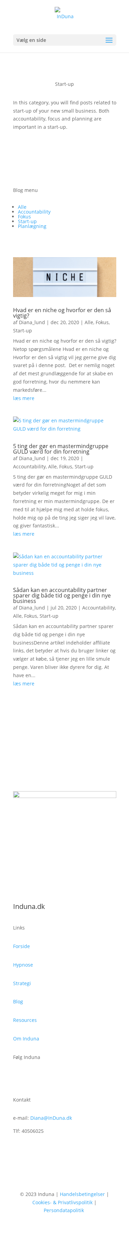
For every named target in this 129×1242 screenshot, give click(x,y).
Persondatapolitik (64, 1210)
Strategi (22, 983)
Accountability (34, 211)
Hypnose (23, 964)
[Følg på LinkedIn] (32, 1077)
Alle (22, 207)
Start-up (27, 221)
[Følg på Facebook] (18, 1077)
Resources (25, 1020)
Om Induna (26, 1038)
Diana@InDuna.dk (51, 1118)
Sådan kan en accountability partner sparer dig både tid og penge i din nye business (62, 595)
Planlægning (32, 226)
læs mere (23, 398)
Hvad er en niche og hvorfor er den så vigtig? (62, 312)
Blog (18, 1001)
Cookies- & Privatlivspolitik (62, 1202)
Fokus (24, 216)
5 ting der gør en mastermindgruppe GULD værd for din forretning (60, 448)
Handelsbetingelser (82, 1194)
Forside (21, 946)
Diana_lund (32, 322)
